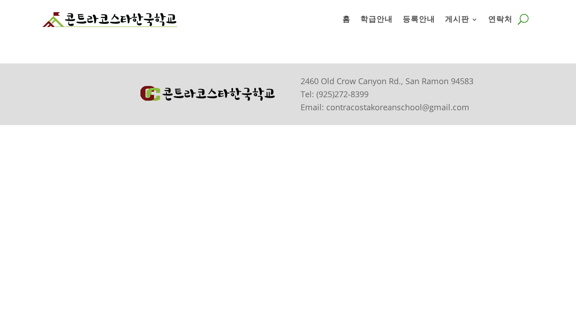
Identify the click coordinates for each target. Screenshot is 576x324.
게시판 (457, 19)
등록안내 (419, 19)
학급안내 (376, 19)
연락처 (500, 19)
